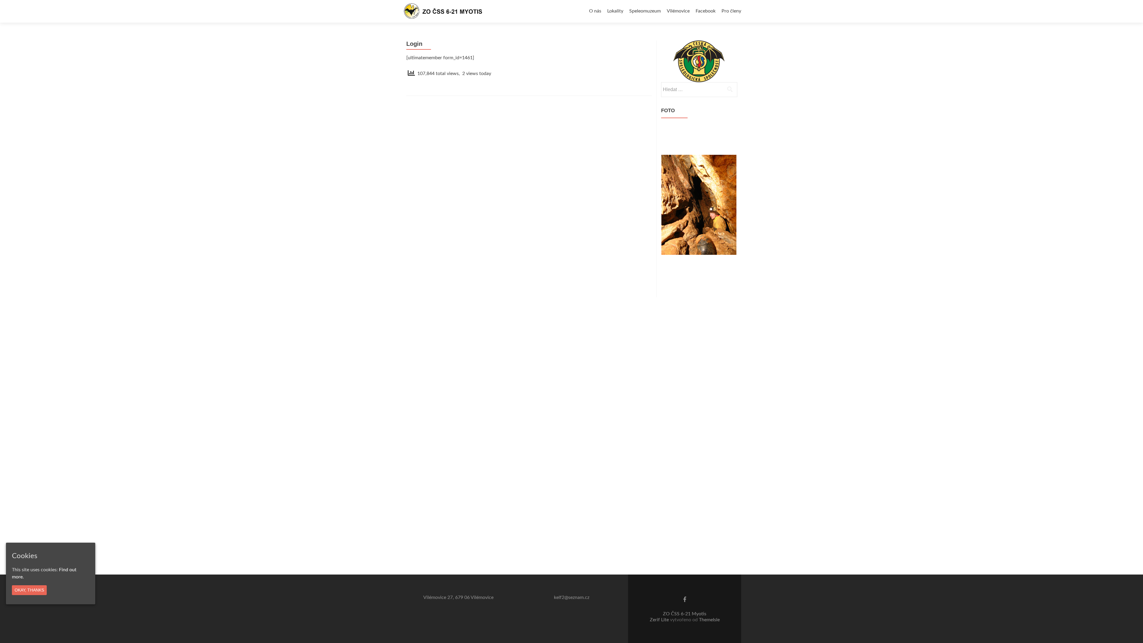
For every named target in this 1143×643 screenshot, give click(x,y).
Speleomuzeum (645, 11)
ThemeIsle (709, 619)
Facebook (706, 11)
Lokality (615, 11)
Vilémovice (678, 11)
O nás (595, 11)
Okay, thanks (29, 590)
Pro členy (731, 11)
